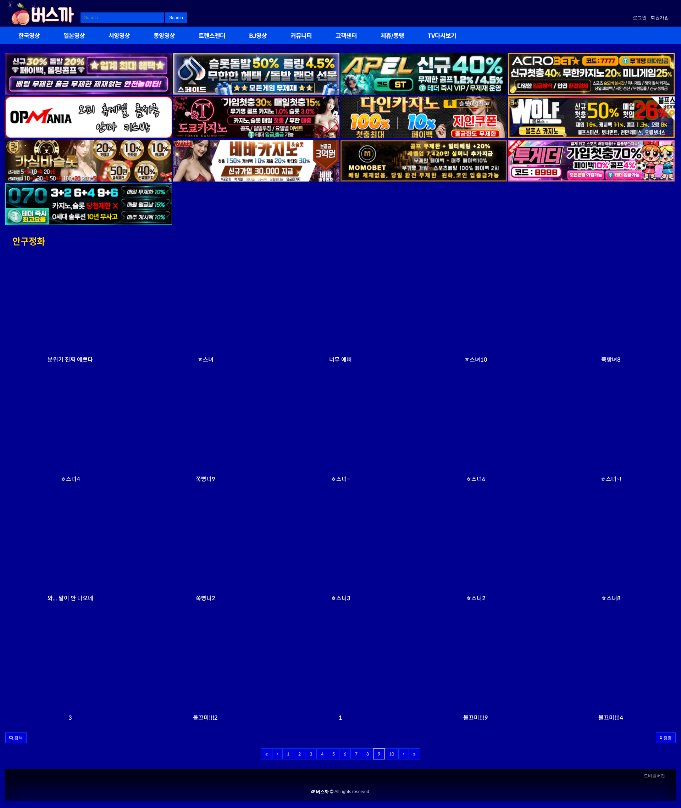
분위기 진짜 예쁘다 (70, 359)
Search (176, 17)
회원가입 (659, 17)
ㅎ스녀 (206, 359)
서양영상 (119, 36)
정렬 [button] (667, 737)
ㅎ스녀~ (340, 479)
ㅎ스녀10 (475, 359)
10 (391, 754)
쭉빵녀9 (205, 479)
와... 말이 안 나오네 (70, 598)
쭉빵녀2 (205, 598)
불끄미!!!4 (610, 717)
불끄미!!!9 (475, 717)
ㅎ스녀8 (611, 598)
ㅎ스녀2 (476, 598)
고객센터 (346, 36)
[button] (16, 737)
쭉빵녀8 (611, 359)
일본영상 (74, 36)
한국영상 (29, 36)
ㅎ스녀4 (70, 479)
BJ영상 (258, 36)
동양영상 (164, 36)
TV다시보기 (442, 36)
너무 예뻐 (340, 359)
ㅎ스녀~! (610, 479)
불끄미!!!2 (205, 717)
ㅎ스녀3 (340, 598)
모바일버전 (654, 775)
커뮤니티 (301, 36)
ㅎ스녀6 (476, 479)
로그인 (640, 17)
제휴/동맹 (392, 36)
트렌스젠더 (212, 36)
